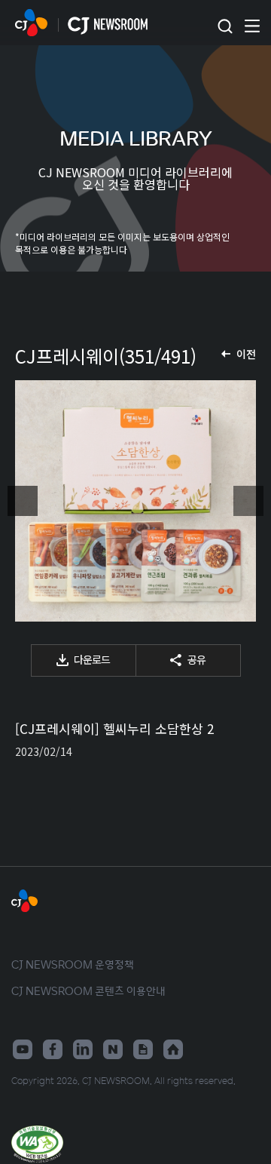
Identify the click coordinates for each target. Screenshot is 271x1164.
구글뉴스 (143, 1049)
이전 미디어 (23, 501)
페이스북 (52, 1049)
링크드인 (83, 1049)
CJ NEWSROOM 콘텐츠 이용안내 (88, 990)
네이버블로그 (113, 1049)
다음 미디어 (248, 501)
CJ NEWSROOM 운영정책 (72, 964)
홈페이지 (173, 1049)
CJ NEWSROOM (31, 22)
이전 (246, 353)
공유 (196, 659)
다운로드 (92, 659)
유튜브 (22, 1049)
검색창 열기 (224, 26)
